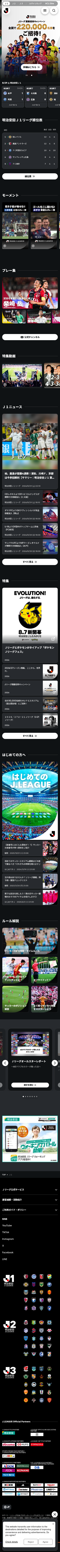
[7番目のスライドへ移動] (37, 1096)
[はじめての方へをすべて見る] (30, 801)
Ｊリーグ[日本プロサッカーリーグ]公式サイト (26, 1515)
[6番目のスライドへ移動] (34, 1096)
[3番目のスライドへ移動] (28, 1096)
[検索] (54, 11)
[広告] (30, 1139)
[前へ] (5, 1063)
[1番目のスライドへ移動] (28, 75)
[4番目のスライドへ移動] (30, 1096)
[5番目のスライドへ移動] (32, 1096)
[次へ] (55, 1063)
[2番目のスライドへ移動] (34, 75)
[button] (45, 11)
